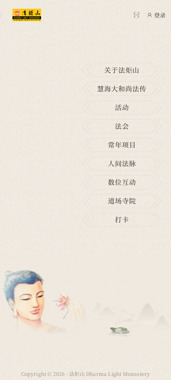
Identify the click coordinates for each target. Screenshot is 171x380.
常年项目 (122, 145)
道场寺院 (122, 201)
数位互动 (122, 182)
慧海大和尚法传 (122, 88)
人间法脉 (122, 163)
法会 (122, 126)
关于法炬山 (121, 70)
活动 (122, 107)
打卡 (122, 219)
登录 (160, 15)
